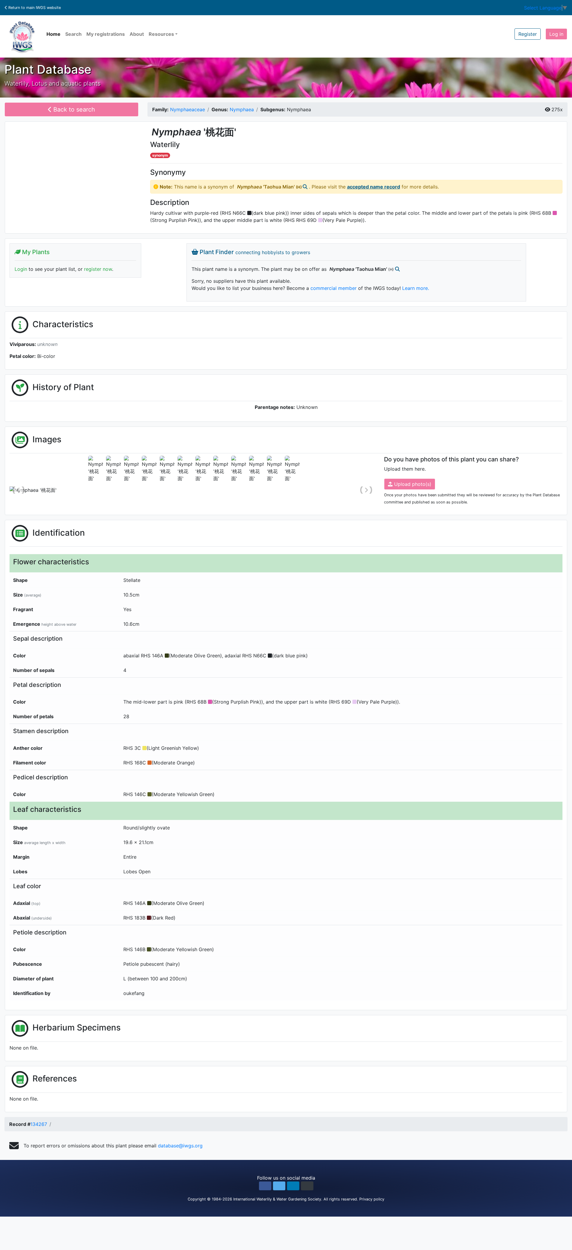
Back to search (73, 109)
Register (527, 34)
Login (21, 269)
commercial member (333, 288)
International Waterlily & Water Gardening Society (277, 1199)
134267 (38, 1124)
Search (73, 34)
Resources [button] (161, 34)
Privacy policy (371, 1199)
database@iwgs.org (180, 1146)
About (137, 34)
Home (53, 34)
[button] (265, 1185)
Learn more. (415, 288)
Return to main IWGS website (34, 7)
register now (98, 269)
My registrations (105, 34)
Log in (556, 34)
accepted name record (373, 187)
